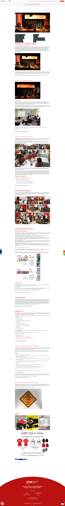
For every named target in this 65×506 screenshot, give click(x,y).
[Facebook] (1, 250)
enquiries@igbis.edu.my (37, 486)
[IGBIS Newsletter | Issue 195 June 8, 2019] (63, 503)
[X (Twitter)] (1, 251)
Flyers (35, 41)
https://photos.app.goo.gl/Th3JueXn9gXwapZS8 (28, 338)
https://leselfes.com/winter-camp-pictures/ (25, 336)
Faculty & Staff (27, 492)
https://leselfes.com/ (22, 335)
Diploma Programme (38, 492)
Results (38, 494)
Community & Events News (19, 41)
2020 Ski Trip (35, 36)
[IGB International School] (6, 1)
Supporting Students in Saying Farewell (39, 38)
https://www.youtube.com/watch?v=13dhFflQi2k (25, 337)
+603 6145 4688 (26, 486)
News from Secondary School (19, 36)
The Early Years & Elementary (27, 494)
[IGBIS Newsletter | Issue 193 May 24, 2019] (2, 503)
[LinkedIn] (1, 253)
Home (25, 5)
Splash (62, 1)
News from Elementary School (20, 38)
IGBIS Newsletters (29, 5)
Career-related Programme (38, 493)
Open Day (27, 493)
